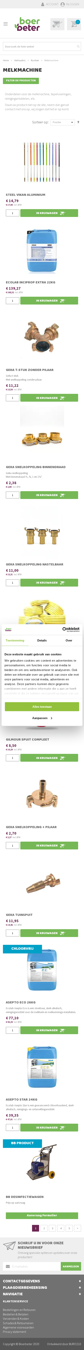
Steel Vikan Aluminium (25, 195)
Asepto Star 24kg (21, 1100)
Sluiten (42, 1342)
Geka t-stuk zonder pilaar (30, 370)
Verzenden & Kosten (16, 1318)
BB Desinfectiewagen (25, 1197)
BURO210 (75, 1344)
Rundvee (35, 60)
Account (52, 4)
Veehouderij (20, 60)
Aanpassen (39, 717)
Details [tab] (42, 640)
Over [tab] (69, 640)
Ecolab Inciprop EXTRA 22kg (30, 282)
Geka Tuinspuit (19, 915)
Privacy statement (14, 1332)
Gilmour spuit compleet (27, 740)
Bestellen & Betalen (15, 1314)
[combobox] (42, 46)
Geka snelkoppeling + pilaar (31, 827)
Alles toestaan (42, 706)
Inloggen (72, 4)
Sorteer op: (40, 122)
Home (6, 60)
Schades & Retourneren (18, 1323)
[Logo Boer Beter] (27, 24)
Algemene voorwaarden (18, 1327)
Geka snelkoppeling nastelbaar (34, 564)
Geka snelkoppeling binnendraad (36, 467)
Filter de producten (21, 81)
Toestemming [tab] (15, 640)
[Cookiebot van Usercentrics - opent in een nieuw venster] (62, 629)
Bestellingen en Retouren (19, 1310)
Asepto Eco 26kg (21, 1002)
